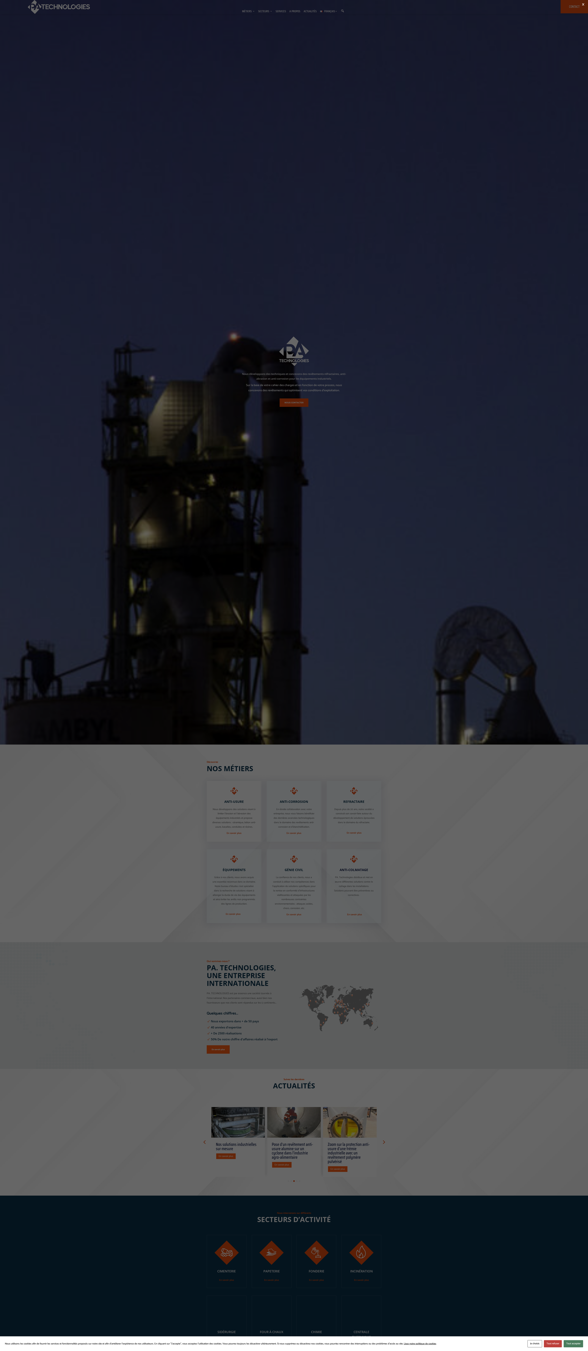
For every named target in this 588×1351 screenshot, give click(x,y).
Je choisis (534, 1344)
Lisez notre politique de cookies (420, 1344)
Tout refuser (553, 1344)
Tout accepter (573, 1344)
